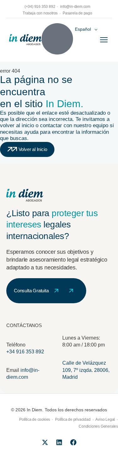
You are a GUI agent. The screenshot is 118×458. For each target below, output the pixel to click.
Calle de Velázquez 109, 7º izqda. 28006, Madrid (86, 370)
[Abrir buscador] (57, 39)
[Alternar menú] (104, 39)
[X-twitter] (45, 442)
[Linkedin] (59, 442)
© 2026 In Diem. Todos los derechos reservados (59, 409)
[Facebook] (73, 442)
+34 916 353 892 (25, 351)
